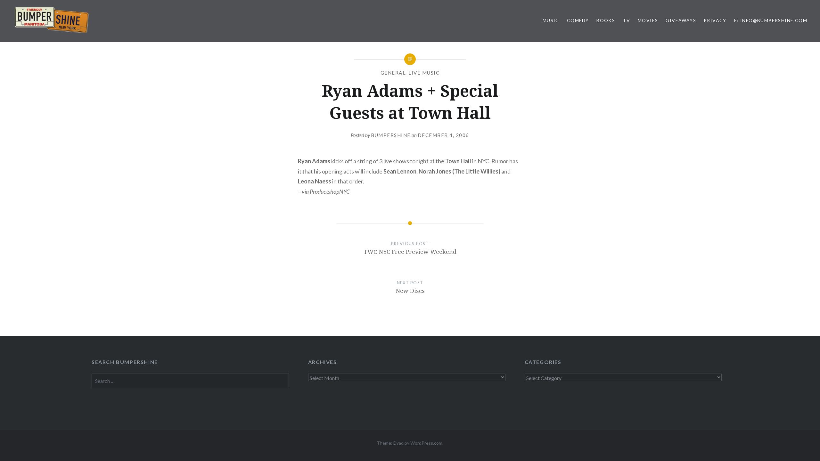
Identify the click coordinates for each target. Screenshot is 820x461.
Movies (648, 20)
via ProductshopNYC (326, 191)
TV (626, 20)
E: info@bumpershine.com (770, 20)
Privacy (715, 20)
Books (605, 20)
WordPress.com (426, 443)
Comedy (578, 20)
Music (551, 20)
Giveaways (681, 20)
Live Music (423, 73)
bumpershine (391, 135)
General (393, 73)
